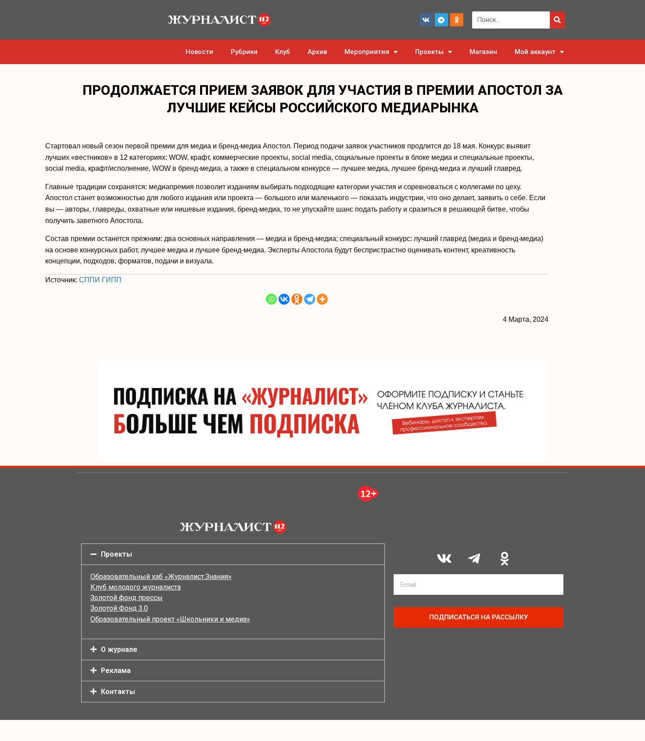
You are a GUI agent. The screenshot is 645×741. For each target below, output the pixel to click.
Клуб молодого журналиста (135, 587)
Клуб (282, 52)
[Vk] (426, 19)
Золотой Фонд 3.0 (119, 608)
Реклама (116, 670)
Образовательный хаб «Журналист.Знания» (161, 576)
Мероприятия (366, 52)
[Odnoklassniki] (456, 19)
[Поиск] (557, 20)
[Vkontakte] (284, 299)
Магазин (483, 52)
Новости (199, 52)
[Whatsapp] (271, 299)
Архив (317, 52)
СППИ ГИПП (100, 280)
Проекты (429, 52)
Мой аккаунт (535, 52)
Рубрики (244, 52)
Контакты (118, 691)
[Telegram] (441, 19)
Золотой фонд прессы (126, 598)
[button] (233, 554)
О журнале (119, 649)
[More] (322, 299)
